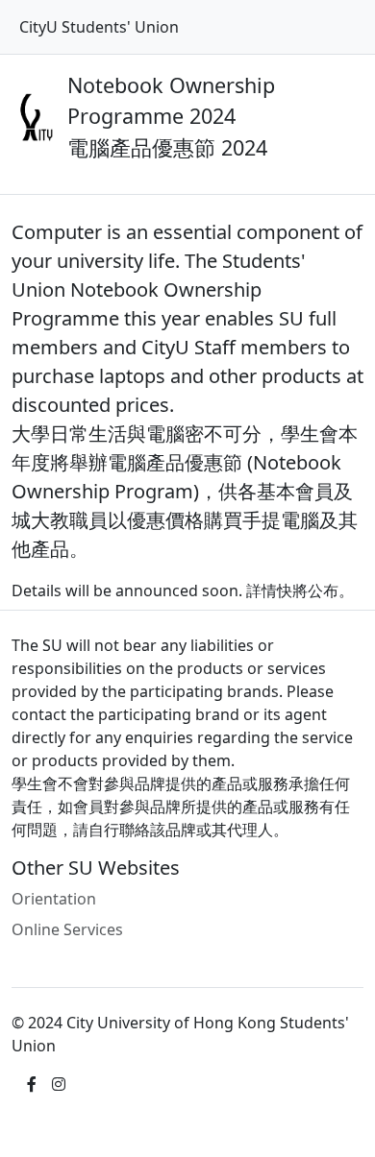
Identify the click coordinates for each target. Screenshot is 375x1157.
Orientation (54, 898)
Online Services (67, 929)
